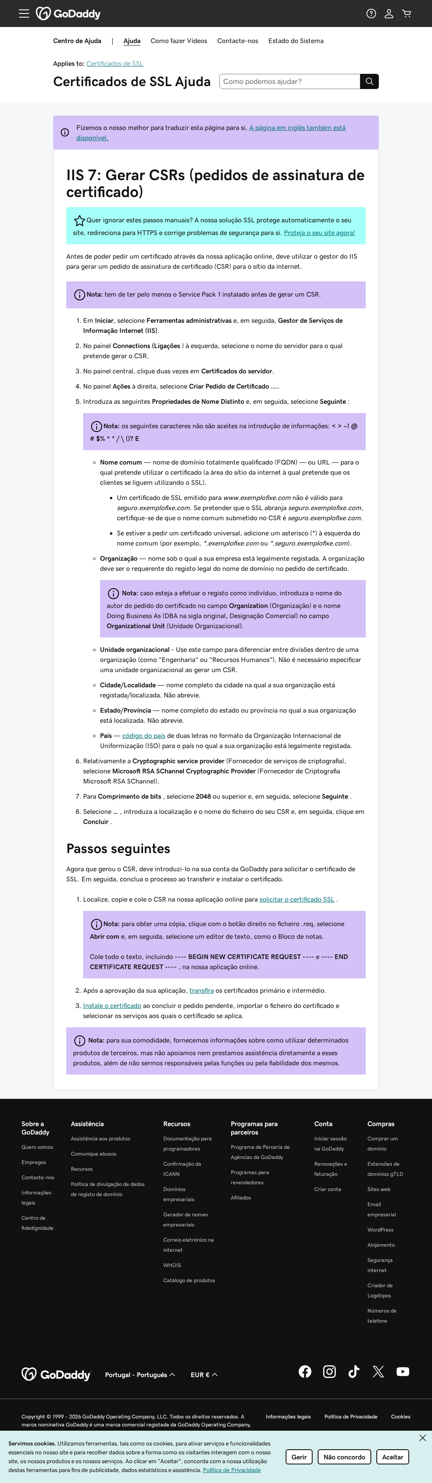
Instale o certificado (112, 1005)
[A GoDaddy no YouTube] (402, 1376)
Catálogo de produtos (189, 1280)
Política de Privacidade (351, 1416)
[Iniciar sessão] (389, 13)
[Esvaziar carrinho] (407, 13)
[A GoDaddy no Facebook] (305, 1376)
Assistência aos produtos (100, 1138)
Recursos (82, 1169)
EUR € (200, 1374)
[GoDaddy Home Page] (57, 1374)
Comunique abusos (93, 1153)
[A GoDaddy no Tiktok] (354, 1376)
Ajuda (132, 40)
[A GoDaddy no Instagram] (329, 1376)
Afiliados (241, 1197)
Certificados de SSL (114, 63)
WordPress (380, 1229)
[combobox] (290, 81)
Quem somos (37, 1147)
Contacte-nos (237, 40)
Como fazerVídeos (179, 40)
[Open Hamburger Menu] (20, 13)
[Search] (369, 81)
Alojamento (381, 1245)
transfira (201, 990)
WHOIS (172, 1265)
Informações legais (288, 1416)
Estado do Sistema (296, 40)
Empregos (34, 1162)
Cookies (400, 1416)
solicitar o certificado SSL (297, 899)
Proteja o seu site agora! (319, 232)
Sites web (378, 1189)
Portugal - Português (136, 1374)
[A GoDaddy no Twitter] (378, 1376)
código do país (143, 735)
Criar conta (327, 1189)
